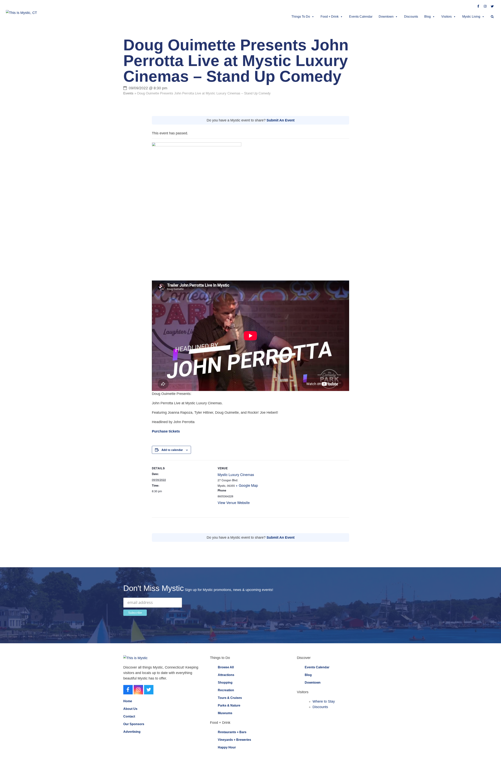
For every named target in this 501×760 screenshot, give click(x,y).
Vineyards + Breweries (234, 739)
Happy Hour (227, 747)
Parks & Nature (229, 705)
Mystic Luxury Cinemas (236, 474)
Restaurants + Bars (232, 732)
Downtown (386, 16)
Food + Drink (330, 16)
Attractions (226, 675)
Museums (225, 713)
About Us (130, 708)
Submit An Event (281, 120)
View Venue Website (234, 502)
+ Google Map (247, 485)
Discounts (411, 16)
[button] (492, 17)
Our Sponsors (133, 724)
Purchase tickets (166, 431)
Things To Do (300, 16)
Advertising (132, 731)
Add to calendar (172, 450)
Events (128, 93)
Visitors (446, 16)
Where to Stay (324, 701)
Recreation (226, 690)
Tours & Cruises (230, 697)
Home (127, 701)
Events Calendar (360, 16)
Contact (129, 716)
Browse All (226, 667)
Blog (427, 16)
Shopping (225, 682)
